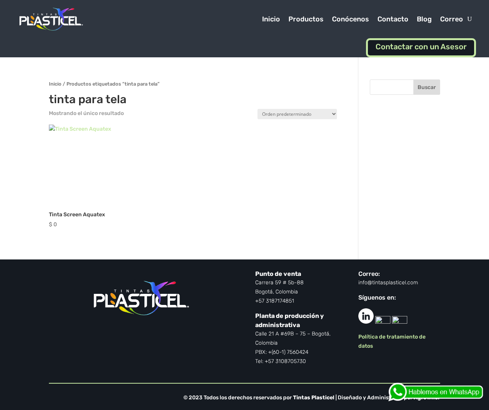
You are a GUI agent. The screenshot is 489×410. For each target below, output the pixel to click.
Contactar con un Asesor (421, 46)
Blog (424, 19)
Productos (306, 19)
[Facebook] (382, 321)
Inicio (271, 19)
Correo (451, 19)
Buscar (427, 87)
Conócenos (350, 19)
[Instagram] (399, 321)
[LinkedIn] (366, 321)
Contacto (392, 19)
